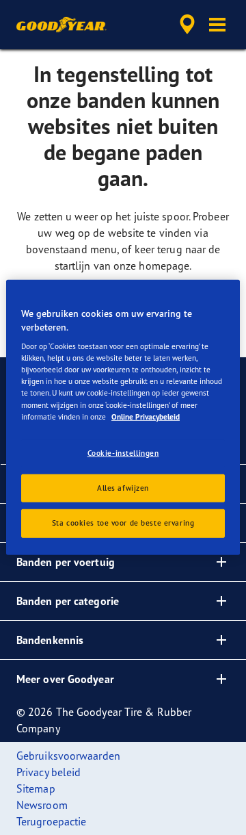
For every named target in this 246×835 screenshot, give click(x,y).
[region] (123, 417)
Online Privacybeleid (145, 416)
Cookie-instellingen (123, 452)
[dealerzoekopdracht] (187, 24)
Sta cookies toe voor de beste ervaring (123, 523)
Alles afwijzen (123, 487)
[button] (217, 24)
